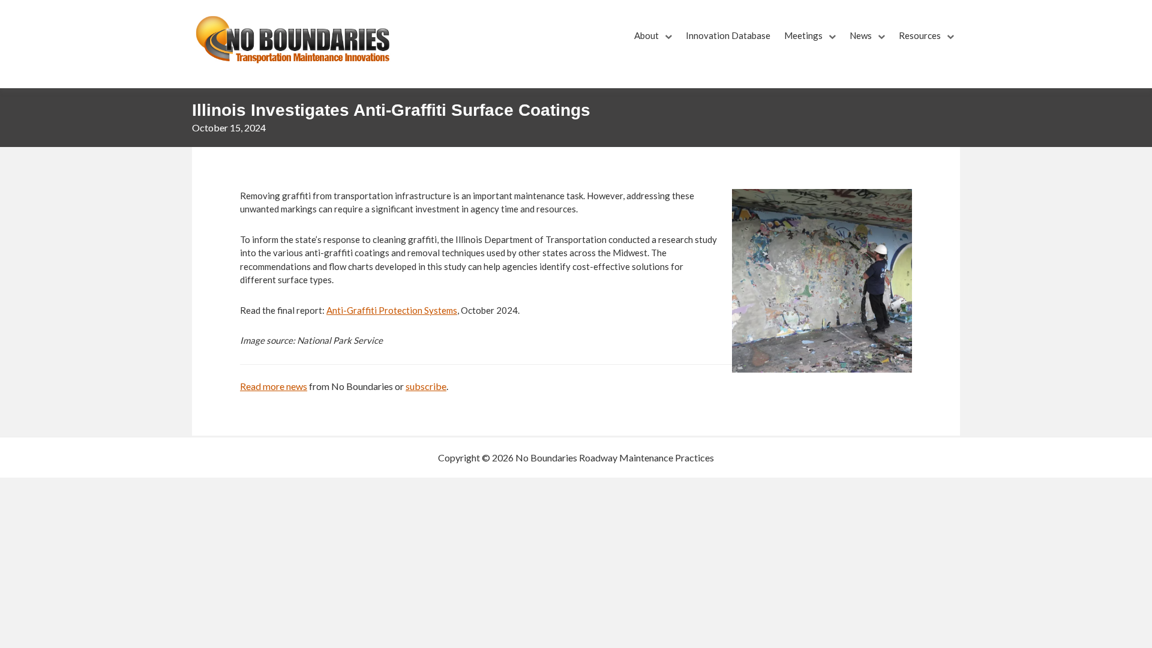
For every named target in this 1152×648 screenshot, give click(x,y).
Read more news (273, 386)
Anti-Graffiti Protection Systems (391, 310)
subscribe (426, 386)
